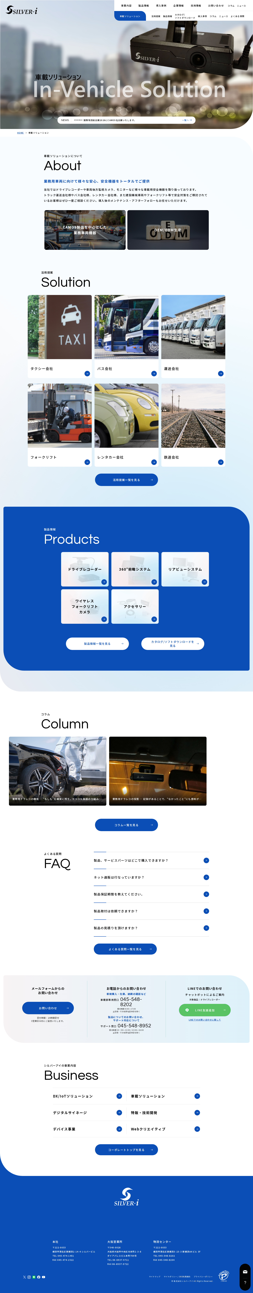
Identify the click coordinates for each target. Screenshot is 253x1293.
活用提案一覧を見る (126, 480)
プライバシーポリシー (203, 1277)
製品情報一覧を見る (97, 644)
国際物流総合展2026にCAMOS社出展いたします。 (110, 120)
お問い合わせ (216, 5)
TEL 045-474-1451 (63, 1255)
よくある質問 (237, 16)
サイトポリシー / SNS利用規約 (177, 1277)
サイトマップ (154, 1277)
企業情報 (178, 5)
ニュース (241, 5)
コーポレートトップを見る (126, 1150)
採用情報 (196, 5)
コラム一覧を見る (126, 825)
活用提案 (156, 16)
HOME (20, 132)
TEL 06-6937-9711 (118, 1259)
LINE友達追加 (205, 1010)
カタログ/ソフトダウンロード (185, 16)
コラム (231, 5)
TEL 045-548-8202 (164, 1255)
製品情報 (144, 5)
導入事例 (161, 5)
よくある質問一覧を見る (125, 949)
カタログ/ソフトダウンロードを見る (172, 644)
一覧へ (185, 120)
